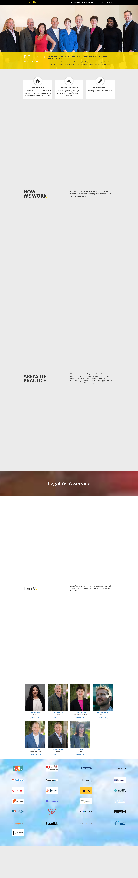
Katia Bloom (35, 712)
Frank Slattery (58, 749)
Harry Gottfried (57, 712)
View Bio (33, 717)
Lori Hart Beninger (80, 712)
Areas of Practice (87, 2)
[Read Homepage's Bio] (35, 697)
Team (96, 2)
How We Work (75, 2)
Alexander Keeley (102, 712)
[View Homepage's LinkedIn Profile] (38, 717)
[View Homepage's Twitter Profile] (40, 754)
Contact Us (111, 2)
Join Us (103, 2)
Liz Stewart (80, 749)
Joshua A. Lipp (35, 749)
